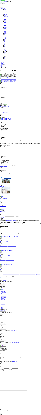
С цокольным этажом (6, 16)
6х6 (4, 39)
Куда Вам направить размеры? (3, 344)
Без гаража (5, 19)
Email (0, 339)
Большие (5, 12)
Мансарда (2, 367)
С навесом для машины (6, 54)
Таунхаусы (5, 26)
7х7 (4, 40)
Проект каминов (2, 95)
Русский (5, 32)
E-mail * (1, 410)
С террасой (5, 52)
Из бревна (5, 50)
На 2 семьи (5, 23)
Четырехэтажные (5, 15)
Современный (5, 33)
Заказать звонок (1, 65)
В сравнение (1, 68)
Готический (5, 28)
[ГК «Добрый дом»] (2, 277)
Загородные (5, 38)
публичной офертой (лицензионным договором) (11, 220)
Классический (5, 29)
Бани (4, 57)
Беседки (4, 58)
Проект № (1, 336)
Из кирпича (5, 47)
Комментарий (1, 352)
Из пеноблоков (5, 48)
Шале (4, 34)
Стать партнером (2, 215)
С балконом (5, 53)
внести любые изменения (9, 133)
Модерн (4, 30)
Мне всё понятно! (3, 360)
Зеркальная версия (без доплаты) (4, 87)
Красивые (5, 36)
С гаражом (5, 18)
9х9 (4, 43)
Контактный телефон (2, 350)
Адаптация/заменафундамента (2, 97)
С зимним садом (5, 55)
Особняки (5, 25)
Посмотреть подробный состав (3, 166)
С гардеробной (5, 21)
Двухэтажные (5, 14)
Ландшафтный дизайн (2, 211)
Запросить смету (2, 217)
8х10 (4, 42)
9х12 (4, 44)
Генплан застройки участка (3, 203)
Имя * (1, 409)
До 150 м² (5, 10)
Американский (5, 27)
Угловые (5, 22)
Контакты (2, 63)
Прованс (5, 31)
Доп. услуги (2, 62)
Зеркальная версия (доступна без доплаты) (2, 117)
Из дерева (5, 49)
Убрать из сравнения (5, 68)
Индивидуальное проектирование (4, 60)
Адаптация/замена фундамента (3, 198)
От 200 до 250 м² (5, 11)
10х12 (4, 45)
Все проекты (5, 59)
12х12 (4, 46)
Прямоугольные (5, 24)
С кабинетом (5, 20)
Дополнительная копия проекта (3, 186)
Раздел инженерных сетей (3, 206)
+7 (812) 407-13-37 (3, 318)
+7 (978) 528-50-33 (5, 1)
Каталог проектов (3, 8)
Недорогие (5, 37)
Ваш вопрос (1, 337)
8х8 (4, 41)
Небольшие (5, 9)
